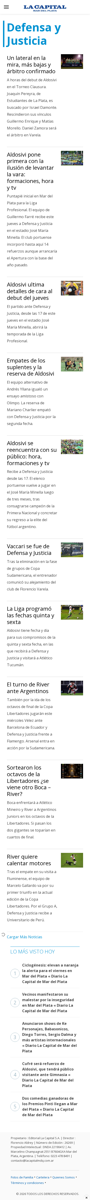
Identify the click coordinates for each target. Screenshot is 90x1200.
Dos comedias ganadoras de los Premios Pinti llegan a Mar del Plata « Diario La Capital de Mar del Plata (46, 1106)
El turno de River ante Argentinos (28, 687)
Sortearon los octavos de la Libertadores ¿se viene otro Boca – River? (29, 781)
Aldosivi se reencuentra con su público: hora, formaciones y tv (32, 453)
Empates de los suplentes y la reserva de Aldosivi (30, 367)
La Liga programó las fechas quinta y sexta (30, 615)
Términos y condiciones (27, 1183)
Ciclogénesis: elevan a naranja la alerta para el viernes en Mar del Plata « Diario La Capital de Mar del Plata (46, 973)
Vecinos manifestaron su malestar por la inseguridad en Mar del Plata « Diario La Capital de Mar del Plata (44, 1002)
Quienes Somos (63, 1177)
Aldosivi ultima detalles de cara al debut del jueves (29, 291)
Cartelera (42, 1177)
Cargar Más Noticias (24, 936)
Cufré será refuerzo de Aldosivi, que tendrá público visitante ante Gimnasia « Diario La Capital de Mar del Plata (44, 1074)
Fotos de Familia (22, 1177)
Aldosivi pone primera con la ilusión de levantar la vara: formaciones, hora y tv (30, 171)
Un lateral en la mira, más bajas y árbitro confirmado (31, 64)
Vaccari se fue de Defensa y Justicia (29, 549)
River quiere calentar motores (29, 860)
